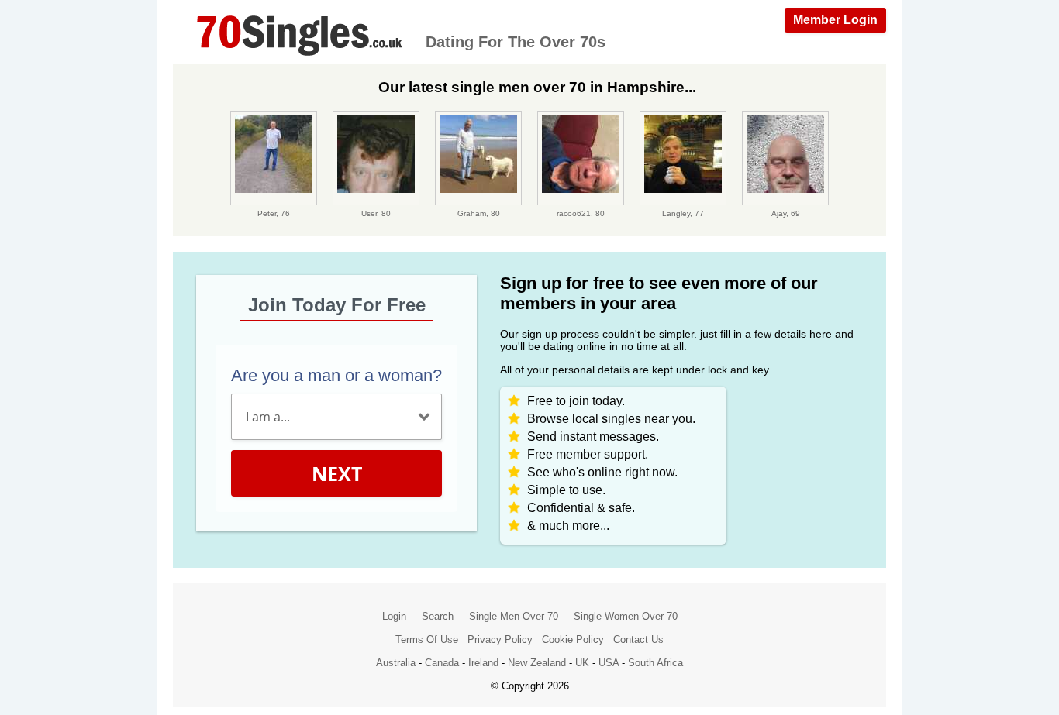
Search (438, 616)
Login (394, 616)
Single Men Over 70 (513, 616)
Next (337, 473)
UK (582, 663)
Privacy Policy (500, 639)
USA (608, 663)
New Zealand (537, 663)
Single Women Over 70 (626, 616)
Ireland (483, 663)
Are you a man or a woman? (336, 375)
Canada (442, 663)
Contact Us (638, 639)
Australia (396, 663)
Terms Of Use (426, 639)
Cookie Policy (573, 639)
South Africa (655, 663)
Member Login (835, 19)
